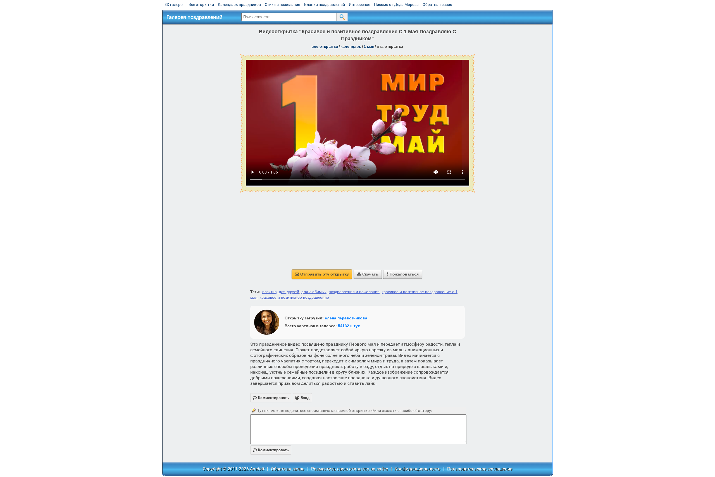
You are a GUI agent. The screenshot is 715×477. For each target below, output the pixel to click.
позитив (269, 291)
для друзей (289, 291)
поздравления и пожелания (354, 291)
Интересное (359, 4)
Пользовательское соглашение (479, 468)
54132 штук (349, 326)
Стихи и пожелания (282, 4)
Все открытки (201, 4)
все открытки (324, 46)
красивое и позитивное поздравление (294, 297)
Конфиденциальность (417, 468)
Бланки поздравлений (324, 4)
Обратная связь (437, 4)
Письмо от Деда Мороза (396, 4)
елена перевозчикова (346, 318)
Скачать (367, 274)
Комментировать (271, 450)
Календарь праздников (239, 4)
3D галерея (175, 4)
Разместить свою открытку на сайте (349, 468)
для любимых (313, 291)
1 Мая (369, 46)
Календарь (350, 46)
